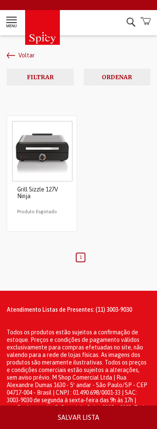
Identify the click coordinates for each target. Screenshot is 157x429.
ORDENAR (117, 77)
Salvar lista (78, 417)
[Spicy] (42, 42)
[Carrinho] (145, 21)
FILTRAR (40, 77)
